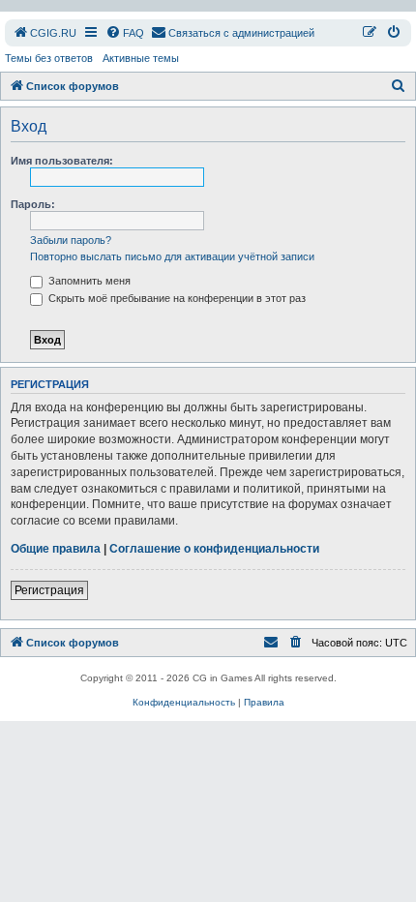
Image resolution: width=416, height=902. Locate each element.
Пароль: (33, 204)
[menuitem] (44, 33)
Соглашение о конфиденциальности (214, 549)
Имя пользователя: (62, 160)
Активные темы (141, 58)
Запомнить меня (88, 280)
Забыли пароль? (70, 240)
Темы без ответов (49, 58)
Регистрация (49, 590)
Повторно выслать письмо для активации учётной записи (172, 256)
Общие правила (56, 549)
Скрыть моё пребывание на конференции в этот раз (175, 298)
